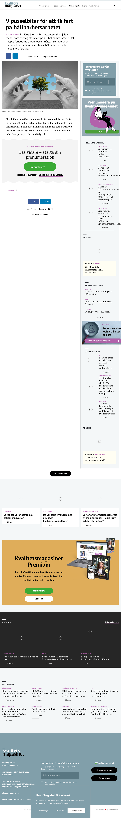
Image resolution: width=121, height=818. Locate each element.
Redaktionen (7, 799)
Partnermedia (19, 799)
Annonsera (31, 799)
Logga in (39, 598)
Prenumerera (44, 6)
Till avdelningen (112, 622)
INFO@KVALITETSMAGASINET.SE (25, 787)
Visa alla (99, 317)
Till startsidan (60, 473)
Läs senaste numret (104, 770)
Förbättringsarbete (59, 6)
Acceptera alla (77, 811)
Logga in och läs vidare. (51, 174)
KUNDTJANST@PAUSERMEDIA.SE (23, 784)
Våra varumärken (29, 810)
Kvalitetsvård (94, 6)
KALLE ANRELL (7, 775)
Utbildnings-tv (74, 6)
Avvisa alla (60, 811)
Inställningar (43, 811)
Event (84, 6)
